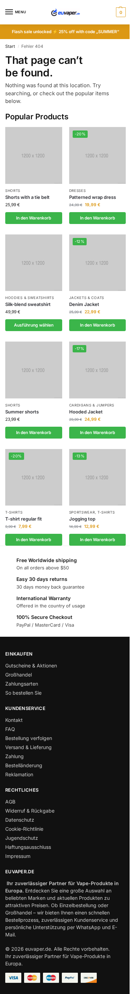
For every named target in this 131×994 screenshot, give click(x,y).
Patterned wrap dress (92, 197)
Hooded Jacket (86, 411)
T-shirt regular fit (23, 519)
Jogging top (82, 519)
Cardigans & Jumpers (91, 405)
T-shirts (14, 512)
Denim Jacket (84, 304)
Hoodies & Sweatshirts (29, 298)
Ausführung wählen (33, 325)
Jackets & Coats (86, 298)
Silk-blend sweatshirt (28, 304)
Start (10, 46)
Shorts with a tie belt (27, 197)
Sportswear (82, 512)
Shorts (12, 190)
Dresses (77, 190)
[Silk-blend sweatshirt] (33, 262)
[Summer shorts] (33, 370)
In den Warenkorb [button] (33, 218)
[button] (120, 12)
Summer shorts (22, 411)
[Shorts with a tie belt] (33, 155)
